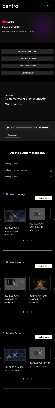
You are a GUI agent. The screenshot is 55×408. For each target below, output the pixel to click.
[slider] (45, 127)
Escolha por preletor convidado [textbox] (17, 170)
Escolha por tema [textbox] (11, 176)
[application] (27, 127)
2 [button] (27, 240)
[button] (27, 51)
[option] (15, 219)
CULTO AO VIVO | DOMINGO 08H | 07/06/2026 (11, 231)
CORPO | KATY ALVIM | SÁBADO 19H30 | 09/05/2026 (38, 299)
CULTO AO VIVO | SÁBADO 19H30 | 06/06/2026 (11, 299)
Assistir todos (44, 198)
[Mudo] (40, 127)
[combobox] (27, 164)
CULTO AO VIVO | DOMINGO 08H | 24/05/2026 (36, 227)
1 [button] (23, 240)
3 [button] (31, 240)
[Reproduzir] (8, 127)
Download (12, 135)
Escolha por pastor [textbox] (11, 163)
